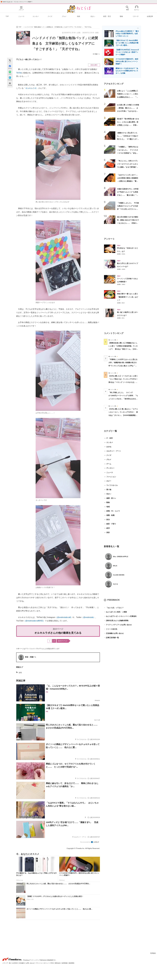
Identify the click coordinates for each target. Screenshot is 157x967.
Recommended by (85, 842)
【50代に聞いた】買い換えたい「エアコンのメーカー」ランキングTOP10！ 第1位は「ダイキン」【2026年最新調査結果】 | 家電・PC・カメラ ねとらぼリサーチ (123, 415)
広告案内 (22, 963)
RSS (52, 963)
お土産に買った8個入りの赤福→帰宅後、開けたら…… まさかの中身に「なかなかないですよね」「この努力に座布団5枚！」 (128, 111)
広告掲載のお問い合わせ (114, 633)
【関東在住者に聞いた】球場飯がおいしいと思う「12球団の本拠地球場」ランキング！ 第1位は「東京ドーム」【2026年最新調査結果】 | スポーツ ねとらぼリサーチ (123, 349)
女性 (20, 672)
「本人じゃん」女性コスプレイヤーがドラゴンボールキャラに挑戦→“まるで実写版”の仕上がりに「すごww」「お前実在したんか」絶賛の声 (128, 167)
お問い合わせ (30, 963)
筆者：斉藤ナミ (30, 657)
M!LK (115, 566)
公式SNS (15, 963)
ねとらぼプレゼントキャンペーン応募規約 (120, 616)
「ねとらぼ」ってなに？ (114, 608)
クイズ (50, 16)
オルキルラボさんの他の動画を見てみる (58, 632)
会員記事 (150, 16)
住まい (93, 16)
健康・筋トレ (111, 498)
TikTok (18, 73)
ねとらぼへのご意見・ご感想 (115, 612)
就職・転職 (110, 515)
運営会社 (58, 963)
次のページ (62, 641)
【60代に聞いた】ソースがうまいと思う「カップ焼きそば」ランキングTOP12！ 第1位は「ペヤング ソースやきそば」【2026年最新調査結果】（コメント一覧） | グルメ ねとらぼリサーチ (123, 382)
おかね (108, 447)
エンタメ (36, 16)
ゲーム (108, 464)
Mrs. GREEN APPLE (120, 556)
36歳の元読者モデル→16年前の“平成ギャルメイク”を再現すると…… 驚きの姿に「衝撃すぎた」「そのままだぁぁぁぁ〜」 (127, 195)
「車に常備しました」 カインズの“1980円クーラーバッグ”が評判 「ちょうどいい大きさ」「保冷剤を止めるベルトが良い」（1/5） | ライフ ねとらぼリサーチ (123, 399)
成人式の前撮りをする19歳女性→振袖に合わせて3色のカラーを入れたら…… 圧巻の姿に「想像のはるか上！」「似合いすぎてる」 (128, 223)
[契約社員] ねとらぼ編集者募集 (116, 620)
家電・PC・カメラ (113, 511)
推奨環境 (71, 963)
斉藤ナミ (97, 54)
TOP (7, 16)
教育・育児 (107, 16)
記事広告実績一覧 (111, 637)
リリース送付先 (110, 629)
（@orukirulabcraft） (63, 617)
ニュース (21, 16)
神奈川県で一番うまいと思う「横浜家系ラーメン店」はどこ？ (127, 297)
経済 (108, 528)
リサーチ (136, 16)
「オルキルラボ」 (31, 88)
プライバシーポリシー (43, 963)
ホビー (108, 481)
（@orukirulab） (88, 617)
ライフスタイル (112, 485)
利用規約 (153, 953)
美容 (108, 532)
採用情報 (65, 963)
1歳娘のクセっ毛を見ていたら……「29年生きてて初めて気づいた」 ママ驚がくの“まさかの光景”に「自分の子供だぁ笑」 (128, 139)
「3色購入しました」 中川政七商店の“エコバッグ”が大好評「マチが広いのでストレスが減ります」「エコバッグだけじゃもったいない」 (128, 209)
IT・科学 (109, 438)
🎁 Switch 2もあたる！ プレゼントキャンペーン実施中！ (17, 1)
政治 (108, 519)
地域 (78, 16)
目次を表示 (94, 65)
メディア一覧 (6, 963)
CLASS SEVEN (118, 575)
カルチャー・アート (113, 451)
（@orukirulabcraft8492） (34, 621)
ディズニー (110, 468)
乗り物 (108, 489)
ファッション (111, 477)
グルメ (64, 16)
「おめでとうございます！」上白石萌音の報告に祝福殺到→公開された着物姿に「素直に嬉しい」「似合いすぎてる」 (127, 181)
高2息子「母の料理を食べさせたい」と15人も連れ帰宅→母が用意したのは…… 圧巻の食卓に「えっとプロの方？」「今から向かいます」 (128, 125)
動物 (121, 16)
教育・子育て (111, 524)
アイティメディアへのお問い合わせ (118, 625)
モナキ (115, 584)
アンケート (109, 239)
